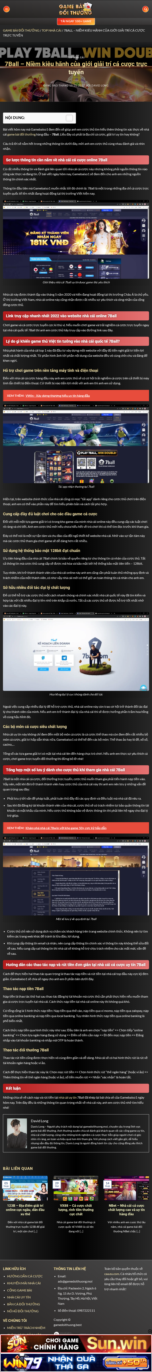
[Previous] (8, 1204)
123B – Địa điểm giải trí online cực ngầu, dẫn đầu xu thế (25, 1210)
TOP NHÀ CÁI (51, 30)
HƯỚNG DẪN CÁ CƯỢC (25, 1276)
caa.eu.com (111, 1274)
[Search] (145, 9)
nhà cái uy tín (68, 1097)
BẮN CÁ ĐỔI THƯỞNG (23, 1304)
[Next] (143, 1204)
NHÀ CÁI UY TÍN (19, 1297)
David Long (99, 85)
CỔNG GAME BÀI (19, 1290)
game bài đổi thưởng (21, 134)
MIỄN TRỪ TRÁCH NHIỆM (26, 1328)
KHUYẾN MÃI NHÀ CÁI (24, 1283)
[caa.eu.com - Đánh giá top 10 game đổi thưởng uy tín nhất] (76, 9)
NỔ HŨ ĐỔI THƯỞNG (23, 1311)
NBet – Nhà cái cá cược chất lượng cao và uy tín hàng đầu (126, 1210)
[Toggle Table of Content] (67, 118)
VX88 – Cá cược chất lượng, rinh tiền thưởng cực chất (76, 1210)
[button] (6, 9)
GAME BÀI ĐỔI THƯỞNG (21, 30)
